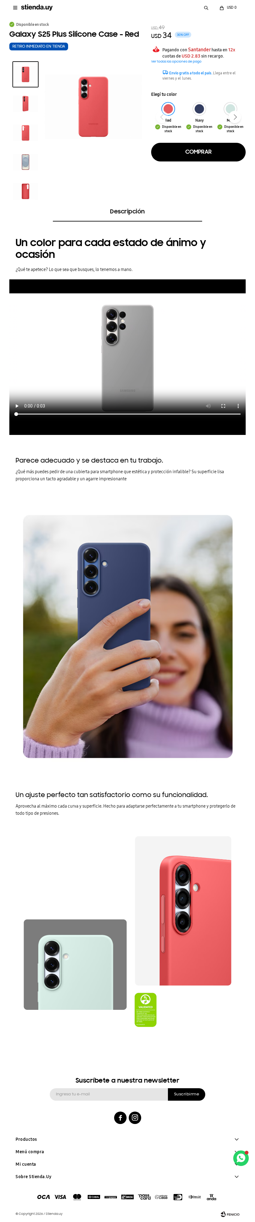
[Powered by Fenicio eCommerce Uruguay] (230, 1214)
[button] (206, 8)
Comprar (198, 152)
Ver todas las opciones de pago (176, 61)
